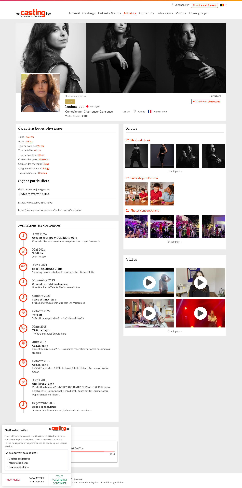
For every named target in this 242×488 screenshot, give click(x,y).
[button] (223, 5)
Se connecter (181, 4)
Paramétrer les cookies (36, 480)
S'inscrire (204, 5)
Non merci (13, 479)
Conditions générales (112, 482)
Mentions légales (89, 482)
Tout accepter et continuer (59, 480)
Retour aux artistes (76, 96)
